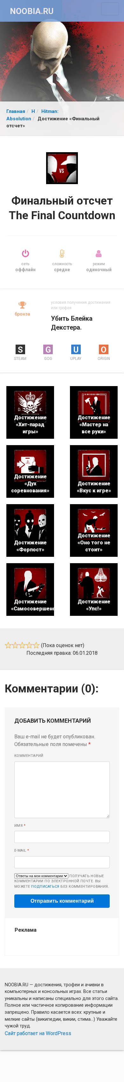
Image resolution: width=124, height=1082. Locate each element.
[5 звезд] (36, 645)
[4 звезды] (29, 645)
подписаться (45, 886)
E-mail (21, 850)
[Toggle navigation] (110, 9)
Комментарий (29, 756)
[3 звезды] (22, 645)
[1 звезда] (8, 645)
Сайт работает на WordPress (38, 1033)
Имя (19, 826)
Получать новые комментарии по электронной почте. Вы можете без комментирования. (61, 881)
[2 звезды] (15, 645)
